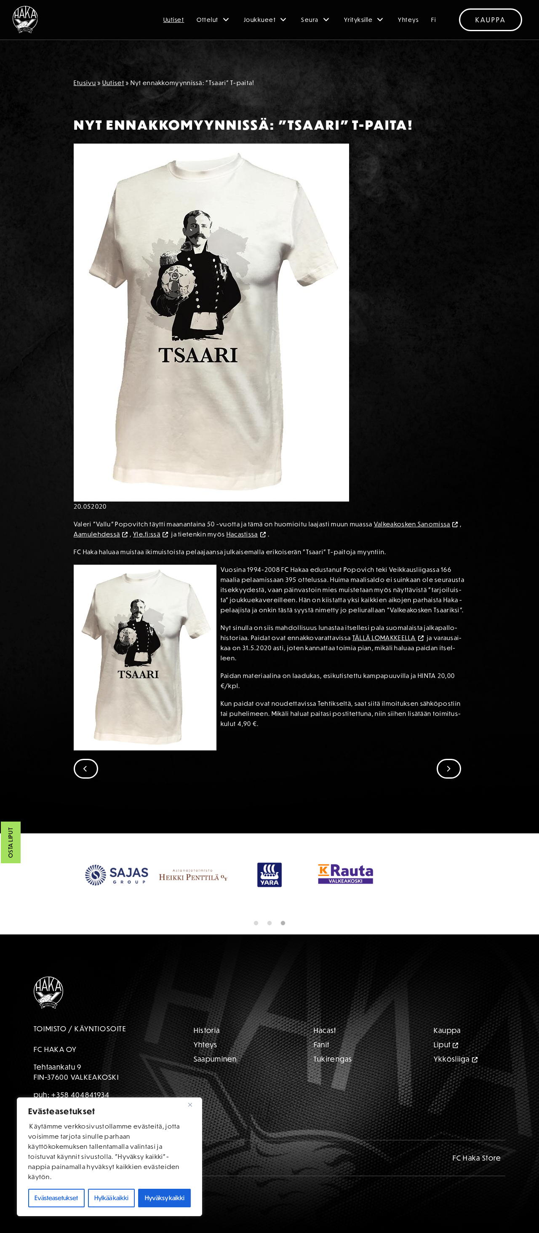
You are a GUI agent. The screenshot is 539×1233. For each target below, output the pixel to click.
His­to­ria (207, 1030)
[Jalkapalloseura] (25, 19)
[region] (109, 1156)
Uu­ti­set (113, 83)
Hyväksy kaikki (164, 1198)
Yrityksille (358, 20)
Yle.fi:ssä (146, 534)
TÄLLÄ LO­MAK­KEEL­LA (384, 638)
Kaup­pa (447, 1030)
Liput (442, 1044)
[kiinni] (193, 1105)
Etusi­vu (85, 83)
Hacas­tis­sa (242, 534)
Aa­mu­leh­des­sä (97, 534)
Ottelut (208, 20)
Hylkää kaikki (111, 1198)
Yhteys (408, 20)
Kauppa (490, 20)
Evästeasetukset (56, 1198)
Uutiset (173, 20)
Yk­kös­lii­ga (452, 1058)
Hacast (325, 1030)
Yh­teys (206, 1044)
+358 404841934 (80, 1094)
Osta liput (10, 842)
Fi (433, 20)
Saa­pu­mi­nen (215, 1058)
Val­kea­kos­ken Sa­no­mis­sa (412, 524)
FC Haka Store (477, 1157)
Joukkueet (260, 20)
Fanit (322, 1044)
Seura (310, 20)
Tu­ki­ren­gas (333, 1058)
